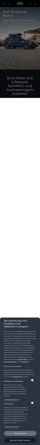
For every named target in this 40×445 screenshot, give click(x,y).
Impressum (25, 362)
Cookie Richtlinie (22, 359)
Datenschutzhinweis (10, 362)
